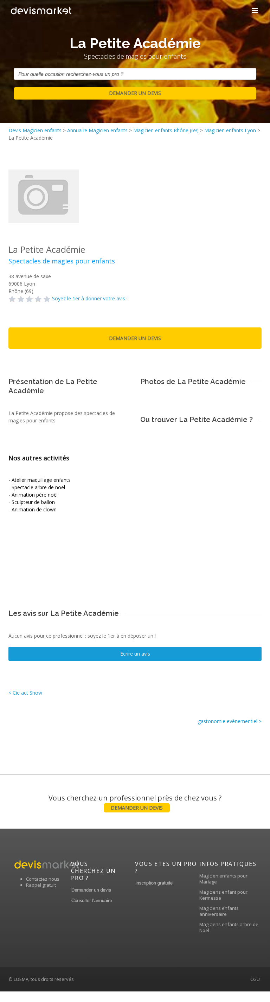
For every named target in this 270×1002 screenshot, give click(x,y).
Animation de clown (34, 509)
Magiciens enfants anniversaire (219, 911)
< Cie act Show (25, 692)
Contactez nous (42, 879)
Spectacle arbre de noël (38, 487)
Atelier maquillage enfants (41, 480)
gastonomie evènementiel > (230, 721)
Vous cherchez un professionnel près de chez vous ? (135, 802)
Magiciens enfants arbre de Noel (228, 927)
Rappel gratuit (41, 885)
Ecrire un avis (135, 653)
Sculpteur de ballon (33, 502)
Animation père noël (35, 494)
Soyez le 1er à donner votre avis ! (90, 298)
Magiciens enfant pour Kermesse (223, 895)
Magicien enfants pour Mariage (223, 879)
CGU (255, 979)
